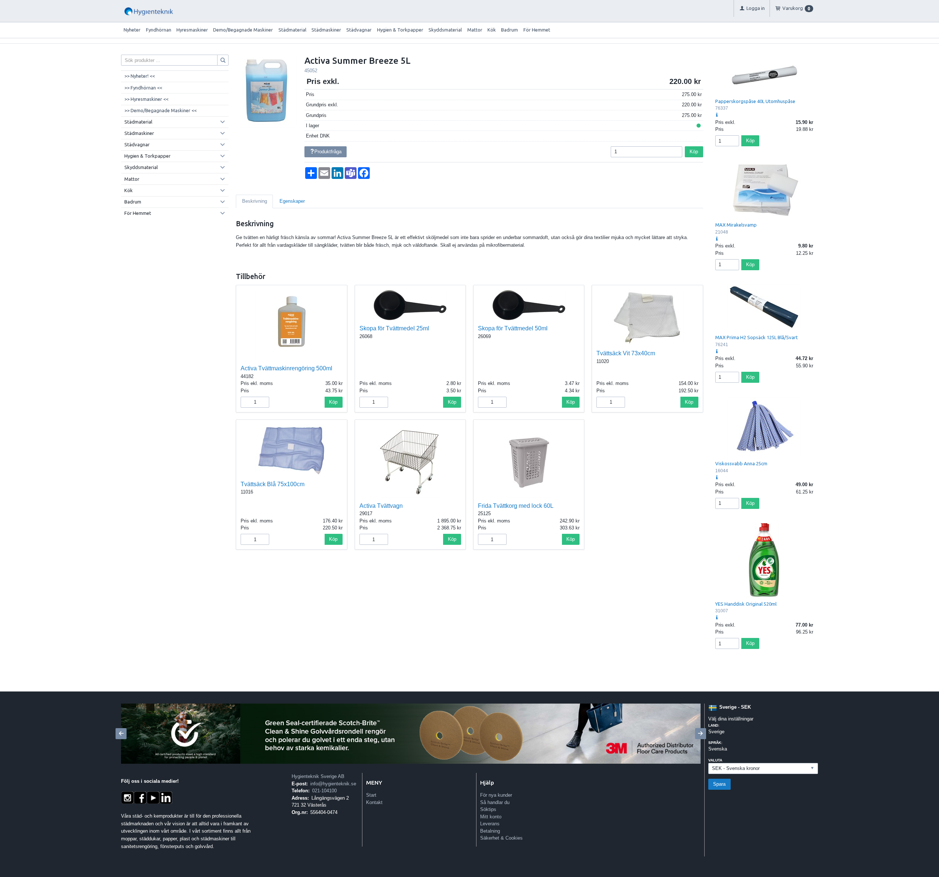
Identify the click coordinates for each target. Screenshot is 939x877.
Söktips (488, 809)
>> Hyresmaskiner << (146, 99)
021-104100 (324, 790)
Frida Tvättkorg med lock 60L (515, 506)
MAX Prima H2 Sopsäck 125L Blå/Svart (756, 337)
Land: (713, 725)
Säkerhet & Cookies (501, 838)
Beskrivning (254, 201)
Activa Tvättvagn (381, 506)
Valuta (715, 760)
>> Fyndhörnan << (143, 87)
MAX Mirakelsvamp (736, 224)
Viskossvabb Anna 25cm (741, 463)
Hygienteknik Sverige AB (318, 776)
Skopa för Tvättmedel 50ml (513, 328)
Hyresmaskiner (192, 29)
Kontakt (374, 802)
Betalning (490, 831)
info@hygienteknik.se (333, 783)
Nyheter (132, 29)
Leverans (490, 823)
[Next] (700, 733)
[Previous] (121, 733)
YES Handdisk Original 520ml (746, 603)
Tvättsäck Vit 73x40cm (625, 353)
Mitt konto (490, 816)
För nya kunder (496, 795)
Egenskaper (292, 201)
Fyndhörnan (158, 29)
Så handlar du (494, 802)
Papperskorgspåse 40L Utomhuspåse (755, 101)
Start (371, 795)
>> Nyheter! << (139, 75)
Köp (694, 151)
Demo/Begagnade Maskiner (243, 29)
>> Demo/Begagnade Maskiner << (160, 110)
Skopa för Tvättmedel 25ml (394, 328)
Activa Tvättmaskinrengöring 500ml (286, 368)
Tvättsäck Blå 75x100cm (272, 484)
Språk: (715, 743)
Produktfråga (327, 151)
